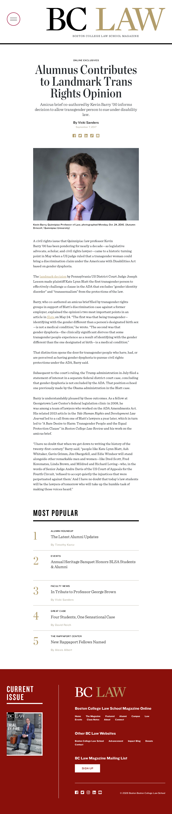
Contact (79, 744)
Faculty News (60, 586)
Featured (110, 716)
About (107, 719)
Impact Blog (134, 740)
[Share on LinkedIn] (86, 135)
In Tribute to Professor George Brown (83, 591)
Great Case (58, 611)
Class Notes (93, 719)
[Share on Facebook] (74, 135)
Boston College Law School (89, 740)
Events (56, 555)
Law (147, 716)
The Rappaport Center (66, 636)
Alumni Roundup (62, 531)
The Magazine (93, 716)
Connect (119, 719)
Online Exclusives (86, 60)
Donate (149, 740)
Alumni (123, 716)
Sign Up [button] (87, 768)
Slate (51, 317)
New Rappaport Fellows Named (78, 641)
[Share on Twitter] (80, 135)
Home (78, 716)
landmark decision (53, 276)
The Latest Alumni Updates (75, 536)
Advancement (116, 740)
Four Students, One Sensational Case (83, 616)
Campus (136, 716)
